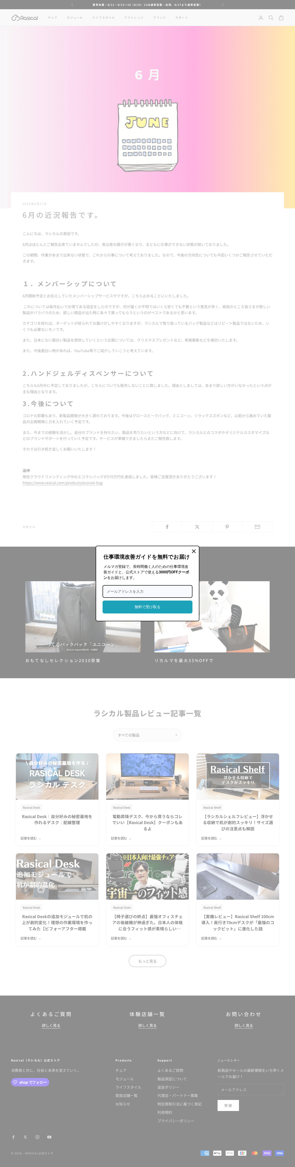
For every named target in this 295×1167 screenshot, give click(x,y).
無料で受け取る (147, 607)
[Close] (193, 551)
